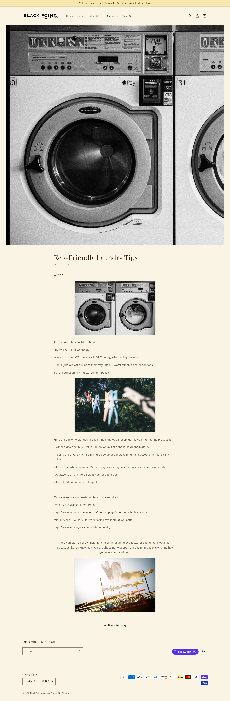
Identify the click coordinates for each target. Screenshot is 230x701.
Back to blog (117, 625)
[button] (81, 15)
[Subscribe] (79, 651)
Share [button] (61, 274)
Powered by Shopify (60, 693)
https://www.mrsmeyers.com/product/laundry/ (82, 527)
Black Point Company (40, 693)
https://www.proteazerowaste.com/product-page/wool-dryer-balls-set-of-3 (100, 512)
